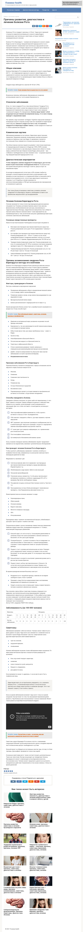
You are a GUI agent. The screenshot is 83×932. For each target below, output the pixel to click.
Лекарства (45, 10)
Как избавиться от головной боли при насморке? (68, 44)
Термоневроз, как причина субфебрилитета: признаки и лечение (71, 23)
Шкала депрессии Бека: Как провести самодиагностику (70, 69)
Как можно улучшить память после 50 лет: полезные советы (69, 61)
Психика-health (13, 2)
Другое (54, 10)
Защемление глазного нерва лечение (66, 38)
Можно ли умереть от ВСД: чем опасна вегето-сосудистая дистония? (71, 53)
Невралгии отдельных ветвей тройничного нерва (71, 31)
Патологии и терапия (13, 10)
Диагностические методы (31, 10)
